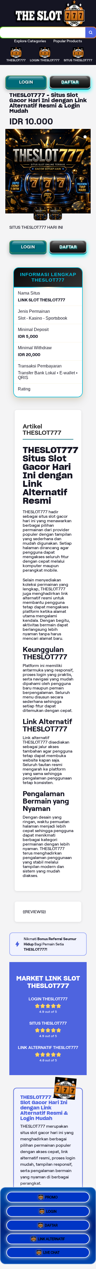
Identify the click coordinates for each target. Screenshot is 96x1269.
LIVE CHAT (51, 1254)
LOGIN (26, 82)
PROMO (51, 1196)
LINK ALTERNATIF (51, 1240)
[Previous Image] (9, 172)
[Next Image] (86, 172)
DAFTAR (70, 82)
